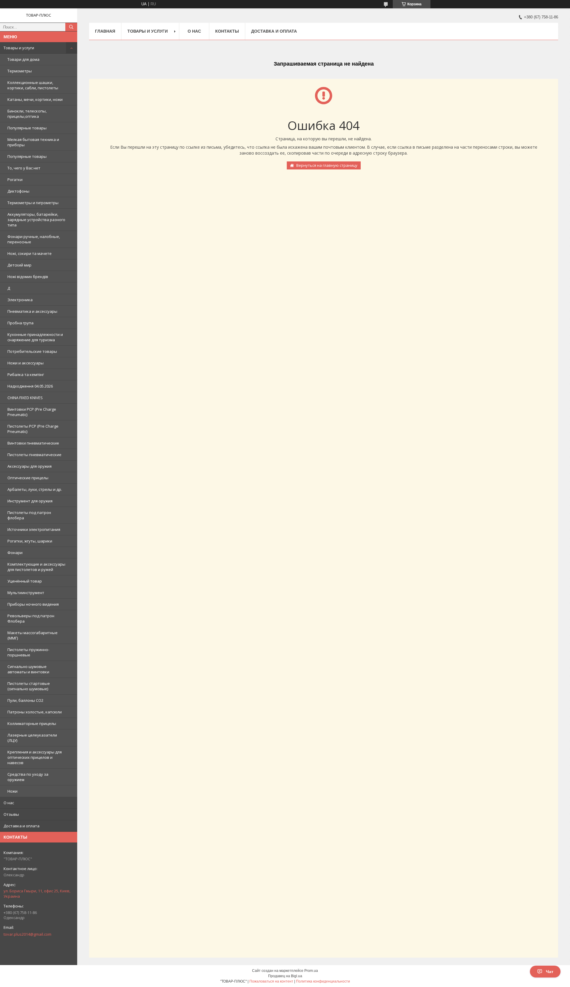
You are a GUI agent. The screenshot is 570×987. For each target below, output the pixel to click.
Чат (549, 971)
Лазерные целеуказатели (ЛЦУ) (32, 737)
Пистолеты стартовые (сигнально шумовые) (28, 686)
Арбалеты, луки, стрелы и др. (34, 489)
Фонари (15, 552)
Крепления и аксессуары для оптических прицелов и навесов (34, 757)
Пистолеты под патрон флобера (29, 515)
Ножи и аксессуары (25, 363)
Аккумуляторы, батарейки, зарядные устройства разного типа (36, 220)
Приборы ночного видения (33, 604)
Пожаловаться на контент (271, 981)
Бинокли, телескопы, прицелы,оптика (27, 113)
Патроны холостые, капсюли (34, 712)
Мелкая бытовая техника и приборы (33, 142)
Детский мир (19, 265)
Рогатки (15, 179)
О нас (9, 802)
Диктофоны (18, 191)
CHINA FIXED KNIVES (25, 397)
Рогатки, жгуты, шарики (29, 541)
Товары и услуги (19, 47)
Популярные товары (27, 128)
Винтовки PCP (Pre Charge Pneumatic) (31, 412)
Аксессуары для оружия (29, 466)
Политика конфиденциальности (323, 981)
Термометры (19, 71)
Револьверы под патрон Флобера (30, 618)
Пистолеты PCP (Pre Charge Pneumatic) (32, 428)
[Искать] (71, 27)
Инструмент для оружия (30, 501)
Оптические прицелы (27, 477)
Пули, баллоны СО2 (25, 700)
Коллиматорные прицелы (31, 723)
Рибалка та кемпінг (25, 374)
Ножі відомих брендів (27, 276)
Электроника (20, 299)
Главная (105, 31)
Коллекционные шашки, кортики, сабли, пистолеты (32, 85)
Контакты (227, 31)
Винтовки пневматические (33, 443)
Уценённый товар (24, 581)
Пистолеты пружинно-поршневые (28, 652)
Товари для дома (23, 59)
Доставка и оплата (21, 826)
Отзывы (11, 814)
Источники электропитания (33, 529)
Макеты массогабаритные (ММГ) (32, 635)
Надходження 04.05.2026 (30, 386)
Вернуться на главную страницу (326, 165)
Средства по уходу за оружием (27, 777)
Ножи (12, 791)
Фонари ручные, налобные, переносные (33, 239)
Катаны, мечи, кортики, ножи (35, 99)
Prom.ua (311, 971)
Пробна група (20, 323)
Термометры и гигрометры (32, 202)
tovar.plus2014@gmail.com (27, 934)
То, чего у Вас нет (23, 168)
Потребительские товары (32, 351)
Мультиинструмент (25, 592)
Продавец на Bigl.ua (285, 976)
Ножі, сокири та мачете (29, 253)
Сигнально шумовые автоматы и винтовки (28, 669)
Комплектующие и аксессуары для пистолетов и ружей (36, 566)
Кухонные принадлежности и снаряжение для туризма (35, 337)
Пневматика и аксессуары (32, 311)
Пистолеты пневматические (34, 454)
